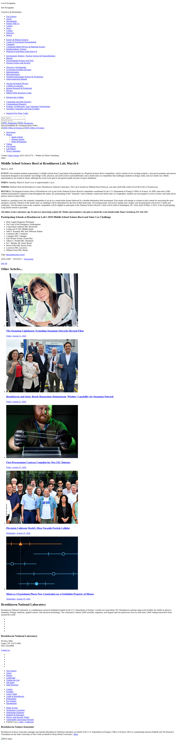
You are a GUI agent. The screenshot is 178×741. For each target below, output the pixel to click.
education (10, 254)
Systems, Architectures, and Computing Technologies (28, 106)
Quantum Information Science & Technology (24, 77)
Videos (9, 144)
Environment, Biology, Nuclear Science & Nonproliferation (30, 56)
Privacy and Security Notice (17, 717)
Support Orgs (11, 113)
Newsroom (10, 132)
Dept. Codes (23, 113)
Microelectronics (13, 74)
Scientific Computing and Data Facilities (22, 109)
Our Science (11, 16)
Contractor (29, 722)
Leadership (10, 678)
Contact (9, 30)
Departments (11, 21)
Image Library (17, 137)
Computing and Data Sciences (18, 102)
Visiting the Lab (12, 680)
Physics (9, 90)
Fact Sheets (11, 146)
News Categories (13, 151)
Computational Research (16, 104)
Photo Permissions (19, 142)
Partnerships (11, 699)
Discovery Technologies (16, 67)
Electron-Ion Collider (15, 97)
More (76, 734)
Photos (9, 135)
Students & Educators (15, 715)
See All (4, 263)
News (8, 28)
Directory (10, 33)
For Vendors (11, 701)
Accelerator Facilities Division (18, 70)
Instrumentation (12, 72)
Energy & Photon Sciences (17, 40)
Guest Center (11, 694)
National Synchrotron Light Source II (21, 51)
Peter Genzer (13, 155)
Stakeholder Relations (15, 712)
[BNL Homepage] (17, 123)
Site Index (10, 682)
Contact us (5, 650)
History (9, 675)
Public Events (12, 708)
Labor (21, 722)
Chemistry (10, 44)
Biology (9, 58)
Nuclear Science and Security (18, 63)
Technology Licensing (15, 710)
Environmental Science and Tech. (20, 60)
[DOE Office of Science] (22, 128)
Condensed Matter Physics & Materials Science (25, 47)
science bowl (19, 254)
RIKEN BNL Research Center (19, 93)
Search (9, 35)
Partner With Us (12, 23)
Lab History (11, 149)
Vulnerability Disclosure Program (20, 719)
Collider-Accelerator (14, 86)
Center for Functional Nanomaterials (21, 42)
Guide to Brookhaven (15, 696)
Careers (9, 26)
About (8, 19)
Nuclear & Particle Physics (17, 83)
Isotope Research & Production (19, 88)
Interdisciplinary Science (16, 49)
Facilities (10, 692)
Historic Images (17, 139)
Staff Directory (12, 685)
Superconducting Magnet (16, 79)
